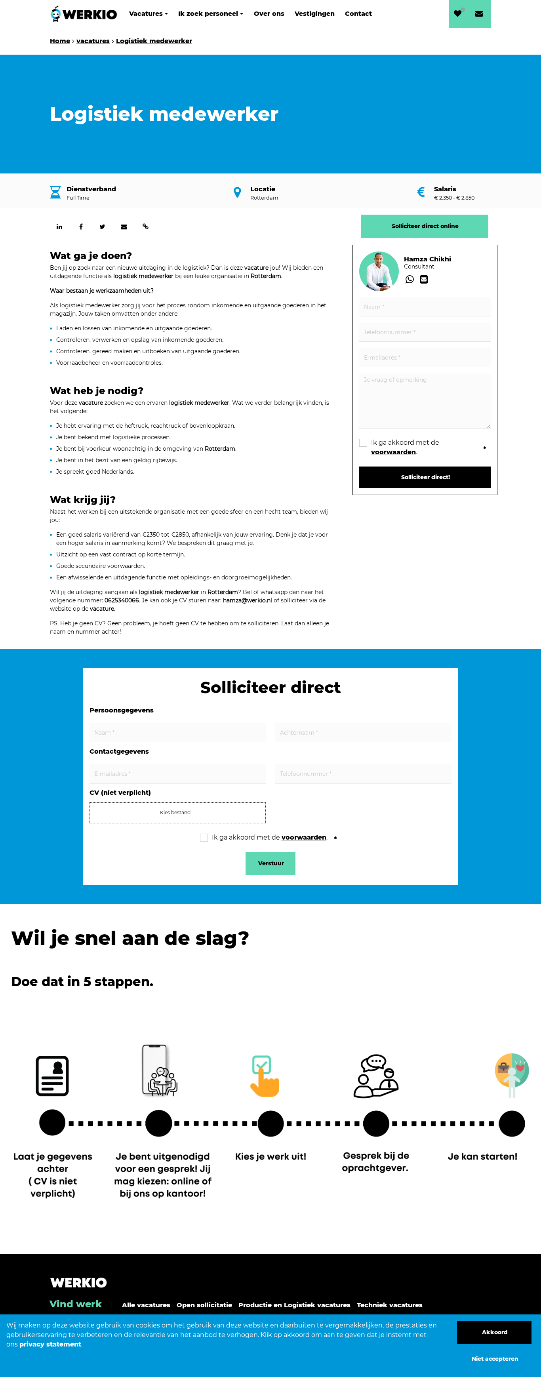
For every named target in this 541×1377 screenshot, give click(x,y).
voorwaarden (393, 452)
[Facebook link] (80, 226)
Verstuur (271, 863)
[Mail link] (424, 279)
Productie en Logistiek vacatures (294, 1305)
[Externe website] (480, 14)
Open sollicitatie (204, 1305)
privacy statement (50, 1344)
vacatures (93, 41)
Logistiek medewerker (154, 41)
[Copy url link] (145, 226)
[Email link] (123, 226)
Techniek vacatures (390, 1305)
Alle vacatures (146, 1305)
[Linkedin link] (59, 226)
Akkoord (495, 1332)
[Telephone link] (411, 279)
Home (60, 41)
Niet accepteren (495, 1358)
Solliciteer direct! (425, 477)
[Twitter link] (102, 226)
